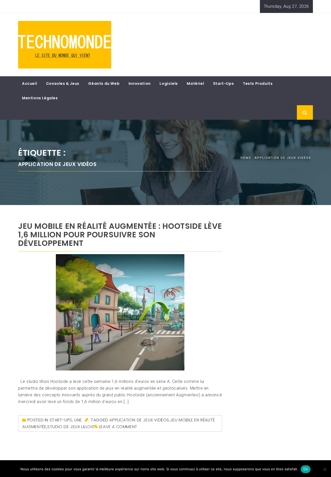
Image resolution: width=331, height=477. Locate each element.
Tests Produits (258, 83)
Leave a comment (118, 427)
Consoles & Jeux (62, 83)
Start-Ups (223, 83)
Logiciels (169, 83)
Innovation (140, 83)
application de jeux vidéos (139, 420)
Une (78, 420)
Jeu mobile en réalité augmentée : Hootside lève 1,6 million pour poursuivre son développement (120, 235)
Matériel (195, 83)
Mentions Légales (40, 98)
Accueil (29, 83)
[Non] (324, 469)
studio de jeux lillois (70, 427)
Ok (305, 469)
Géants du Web (103, 83)
